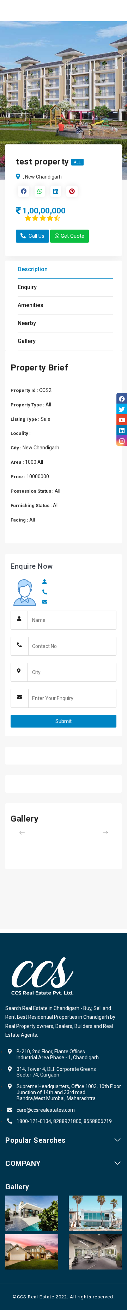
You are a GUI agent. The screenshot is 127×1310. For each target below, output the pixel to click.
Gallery (27, 341)
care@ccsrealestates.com (46, 1110)
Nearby (27, 323)
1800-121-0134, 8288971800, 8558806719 (64, 1121)
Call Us (36, 236)
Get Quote (72, 236)
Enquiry (27, 287)
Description (33, 269)
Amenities (30, 305)
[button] (18, 832)
